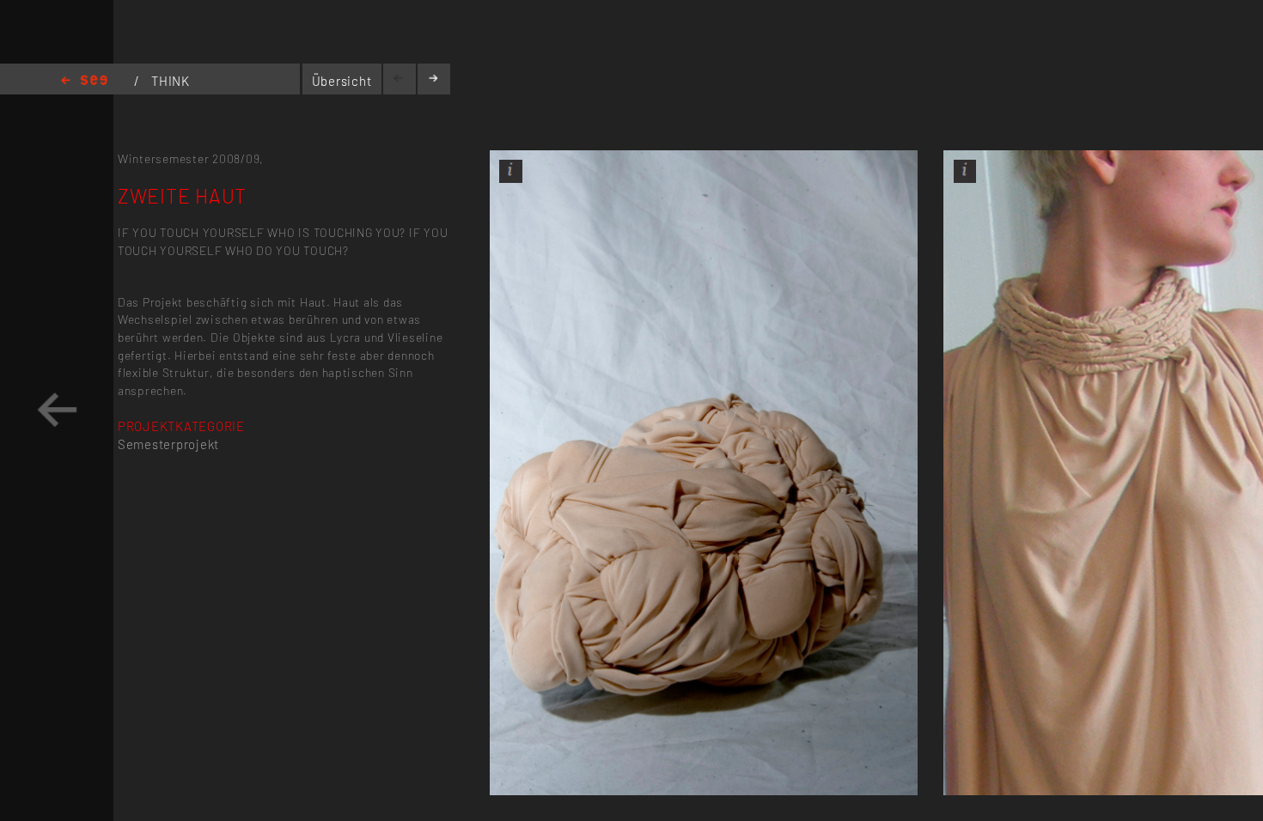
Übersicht (342, 80)
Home (84, 81)
